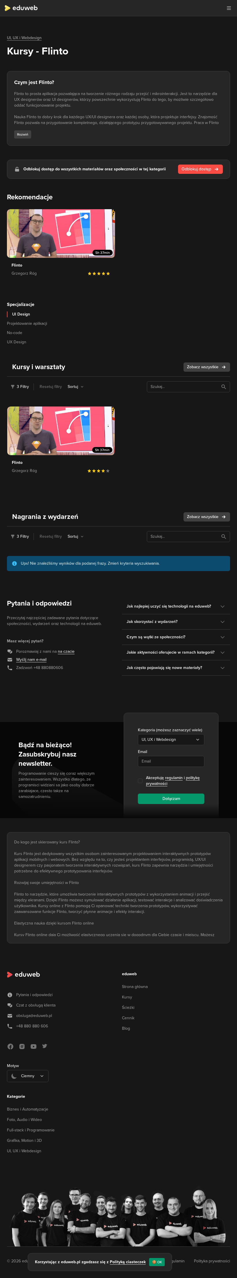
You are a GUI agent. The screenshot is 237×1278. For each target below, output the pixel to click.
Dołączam (171, 798)
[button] (229, 8)
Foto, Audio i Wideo (24, 1119)
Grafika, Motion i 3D (24, 1140)
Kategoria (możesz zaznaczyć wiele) (170, 730)
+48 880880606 (48, 667)
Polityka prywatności (212, 1261)
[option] (28, 1090)
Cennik (128, 1018)
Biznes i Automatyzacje (27, 1109)
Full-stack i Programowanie (31, 1130)
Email (142, 751)
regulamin (174, 777)
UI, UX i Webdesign (24, 37)
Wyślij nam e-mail (31, 659)
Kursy (127, 997)
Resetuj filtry (51, 386)
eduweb (129, 973)
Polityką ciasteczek (128, 1261)
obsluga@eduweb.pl (34, 1015)
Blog (126, 1028)
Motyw (13, 1065)
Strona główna (135, 986)
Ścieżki (128, 1007)
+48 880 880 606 (32, 1026)
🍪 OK (157, 1262)
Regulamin (175, 1261)
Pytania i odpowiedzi (34, 994)
